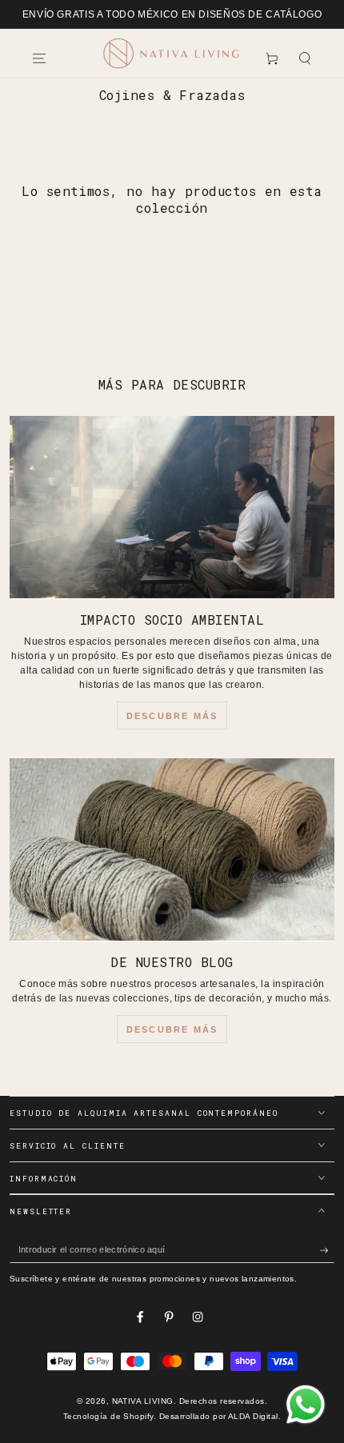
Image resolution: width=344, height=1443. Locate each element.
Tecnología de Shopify (108, 1416)
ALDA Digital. (254, 1416)
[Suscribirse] (327, 1250)
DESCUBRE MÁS (172, 716)
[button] (305, 58)
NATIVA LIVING (143, 1401)
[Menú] (39, 58)
